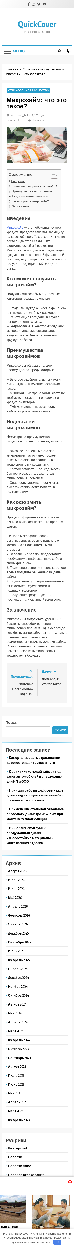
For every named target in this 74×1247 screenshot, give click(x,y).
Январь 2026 (18, 924)
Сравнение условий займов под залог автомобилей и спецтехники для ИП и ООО (35, 776)
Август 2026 (17, 871)
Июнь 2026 (16, 888)
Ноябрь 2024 (18, 986)
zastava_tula (20, 115)
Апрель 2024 (18, 1022)
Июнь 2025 (16, 951)
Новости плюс (20, 1166)
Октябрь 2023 (18, 1049)
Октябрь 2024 (18, 995)
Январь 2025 (18, 969)
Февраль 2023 (19, 1120)
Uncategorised (17, 1148)
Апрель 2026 (18, 906)
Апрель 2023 (17, 1102)
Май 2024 (15, 1013)
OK (57, 1242)
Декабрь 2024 (18, 977)
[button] (52, 175)
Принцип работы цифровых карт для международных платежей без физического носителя (35, 795)
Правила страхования (26, 1174)
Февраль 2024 (19, 1040)
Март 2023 (15, 1111)
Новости (15, 1157)
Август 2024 (17, 1004)
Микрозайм (15, 228)
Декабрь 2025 (18, 933)
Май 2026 (15, 897)
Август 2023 (17, 1066)
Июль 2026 (16, 880)
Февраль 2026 (19, 915)
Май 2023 (14, 1093)
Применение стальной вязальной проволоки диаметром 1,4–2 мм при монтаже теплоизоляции (35, 814)
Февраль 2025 (19, 960)
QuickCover (37, 24)
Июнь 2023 (16, 1084)
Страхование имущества (28, 90)
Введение (18, 181)
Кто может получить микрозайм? (34, 186)
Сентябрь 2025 (19, 942)
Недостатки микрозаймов (30, 196)
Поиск (11, 722)
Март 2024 (15, 1031)
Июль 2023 (16, 1075)
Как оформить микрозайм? (30, 201)
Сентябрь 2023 (19, 1057)
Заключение (20, 206)
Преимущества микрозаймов (32, 191)
